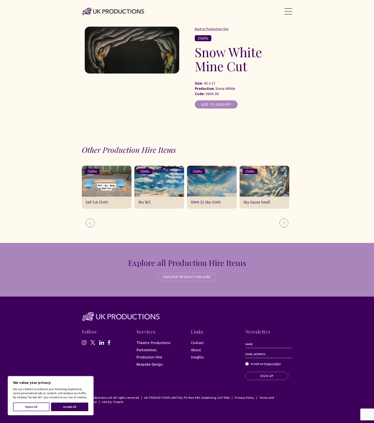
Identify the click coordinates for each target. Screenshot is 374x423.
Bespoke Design (149, 364)
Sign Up (267, 376)
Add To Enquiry (216, 104)
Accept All (69, 406)
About (196, 350)
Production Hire (149, 357)
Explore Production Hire (187, 277)
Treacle (118, 402)
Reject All (31, 406)
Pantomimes (146, 350)
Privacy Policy (272, 363)
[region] (51, 395)
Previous (90, 223)
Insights (197, 357)
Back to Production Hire (211, 29)
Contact (197, 343)
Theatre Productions (153, 343)
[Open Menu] (288, 11)
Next (284, 223)
